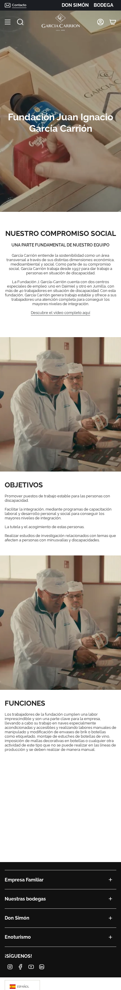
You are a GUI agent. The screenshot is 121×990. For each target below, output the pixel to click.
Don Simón (17, 918)
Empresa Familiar (24, 880)
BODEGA (103, 5)
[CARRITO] (113, 22)
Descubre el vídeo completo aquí (60, 312)
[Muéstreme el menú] (8, 22)
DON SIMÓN (75, 5)
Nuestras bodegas (25, 899)
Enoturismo (18, 937)
